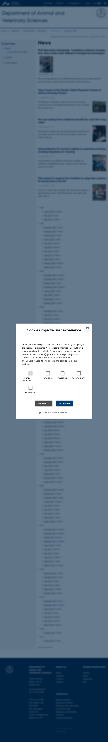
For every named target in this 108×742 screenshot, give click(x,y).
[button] (54, 412)
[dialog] (54, 370)
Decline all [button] (43, 403)
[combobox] (87, 327)
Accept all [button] (64, 403)
